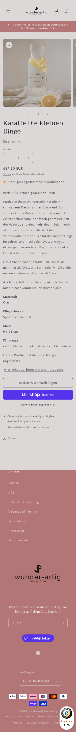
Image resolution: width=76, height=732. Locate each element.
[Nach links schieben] (28, 114)
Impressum (16, 530)
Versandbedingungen (23, 511)
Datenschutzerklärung (23, 502)
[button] (8, 10)
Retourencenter (19, 540)
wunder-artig (36, 711)
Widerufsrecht (18, 521)
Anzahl (7, 149)
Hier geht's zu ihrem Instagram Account (33, 369)
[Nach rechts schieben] (47, 114)
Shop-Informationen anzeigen (28, 427)
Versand (7, 174)
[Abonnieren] (62, 623)
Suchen (13, 483)
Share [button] (12, 438)
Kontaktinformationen (38, 723)
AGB (11, 492)
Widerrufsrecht (25, 716)
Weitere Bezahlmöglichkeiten (38, 404)
